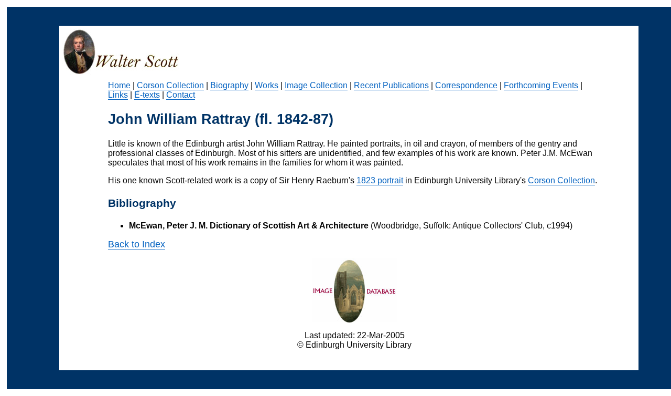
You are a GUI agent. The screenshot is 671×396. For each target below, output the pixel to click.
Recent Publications (391, 85)
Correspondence (466, 85)
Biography (229, 85)
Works (266, 85)
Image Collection (316, 85)
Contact (180, 94)
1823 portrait (379, 180)
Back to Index (136, 244)
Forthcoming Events (541, 85)
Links (118, 94)
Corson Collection (170, 85)
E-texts (147, 94)
